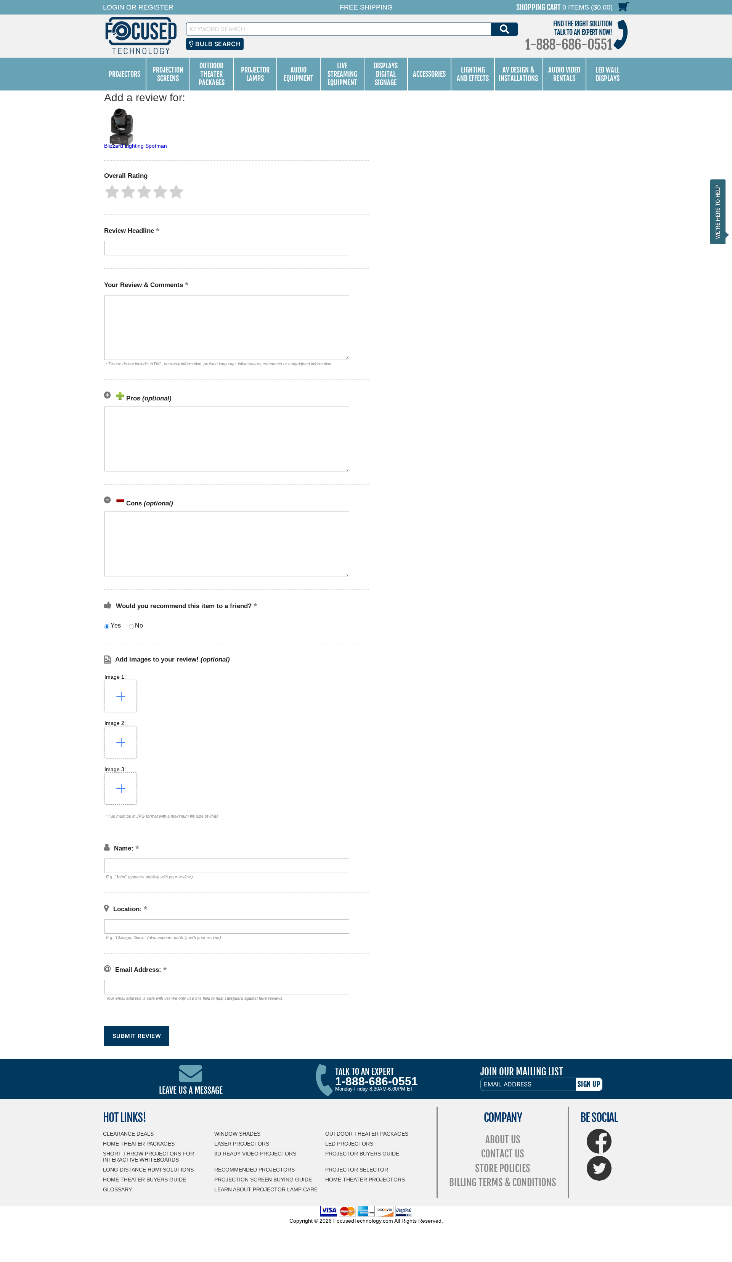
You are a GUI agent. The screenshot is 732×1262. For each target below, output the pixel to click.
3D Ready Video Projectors (255, 1154)
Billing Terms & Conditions (502, 1182)
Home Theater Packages (139, 1144)
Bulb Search (217, 44)
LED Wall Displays (608, 74)
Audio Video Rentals (564, 74)
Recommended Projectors (254, 1170)
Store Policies (502, 1168)
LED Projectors (349, 1144)
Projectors (124, 74)
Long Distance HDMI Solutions (148, 1170)
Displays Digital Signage (386, 74)
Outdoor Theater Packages (212, 74)
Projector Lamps (255, 74)
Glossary (117, 1189)
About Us (502, 1140)
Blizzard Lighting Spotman (135, 146)
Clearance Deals (128, 1134)
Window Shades (237, 1134)
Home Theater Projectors (365, 1179)
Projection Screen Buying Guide (263, 1179)
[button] (112, 191)
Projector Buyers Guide (362, 1154)
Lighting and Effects (473, 74)
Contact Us (502, 1154)
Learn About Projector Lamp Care (266, 1189)
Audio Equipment (298, 74)
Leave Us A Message (191, 1090)
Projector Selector (356, 1170)
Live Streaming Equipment (342, 74)
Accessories (429, 74)
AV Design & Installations (518, 74)
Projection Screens (167, 74)
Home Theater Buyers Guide (144, 1179)
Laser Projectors (241, 1144)
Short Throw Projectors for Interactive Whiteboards (148, 1157)
